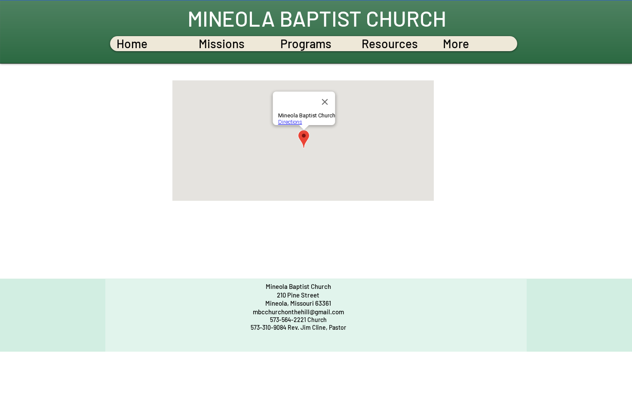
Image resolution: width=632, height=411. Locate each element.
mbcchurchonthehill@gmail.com (298, 312)
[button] (232, 43)
